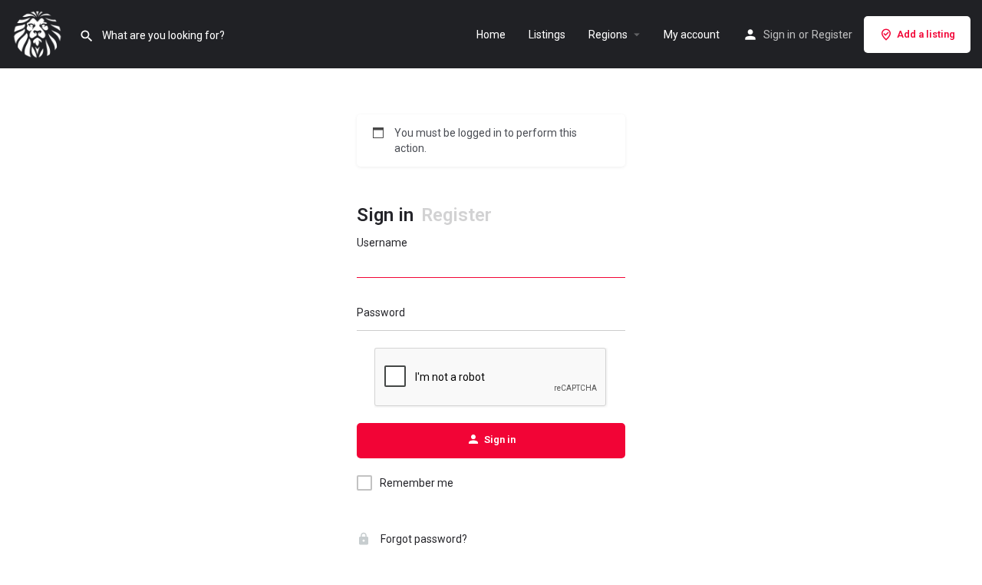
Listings (547, 34)
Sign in (779, 34)
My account (692, 34)
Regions (608, 34)
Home (491, 34)
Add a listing (926, 34)
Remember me (416, 483)
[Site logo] (40, 33)
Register (832, 34)
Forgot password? (422, 539)
